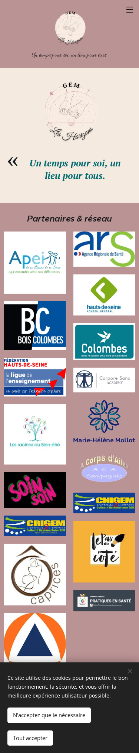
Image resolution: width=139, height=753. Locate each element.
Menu (129, 9)
